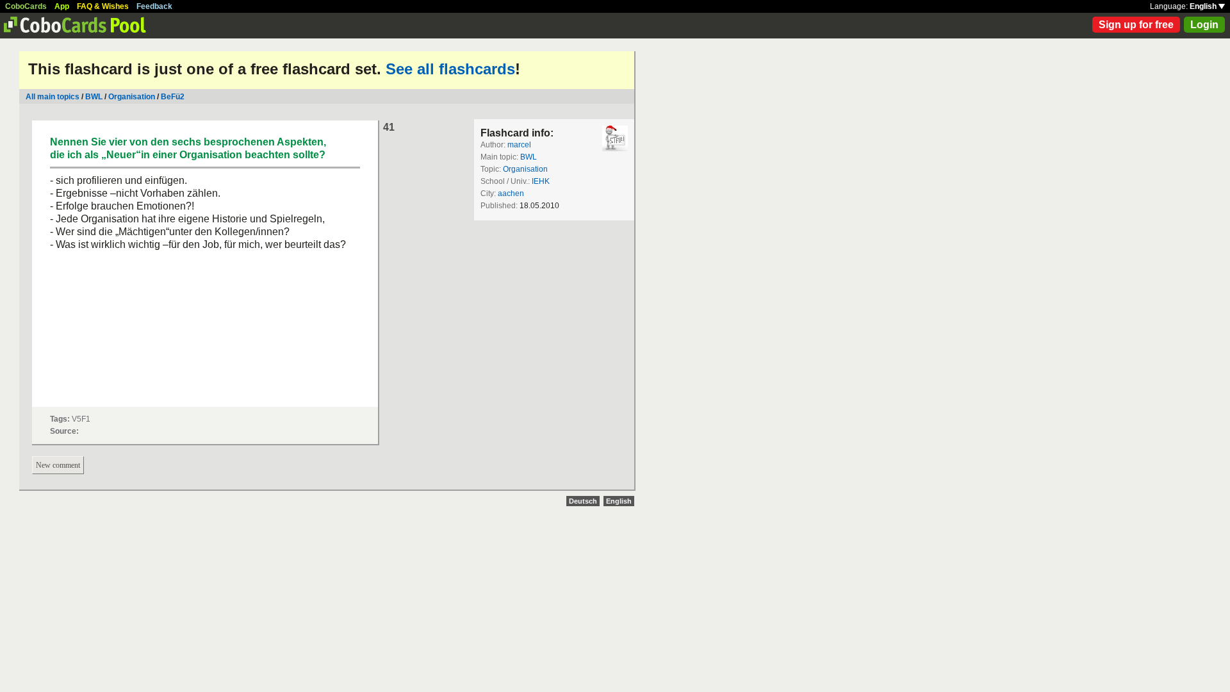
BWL (93, 96)
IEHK (541, 181)
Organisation (131, 96)
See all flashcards (450, 69)
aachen (511, 193)
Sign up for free (1136, 24)
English (1204, 6)
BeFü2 (172, 96)
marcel (519, 144)
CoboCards (26, 6)
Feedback (154, 6)
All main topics (52, 96)
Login (1204, 24)
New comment (58, 465)
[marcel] (615, 138)
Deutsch (583, 501)
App (61, 6)
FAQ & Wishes (103, 6)
